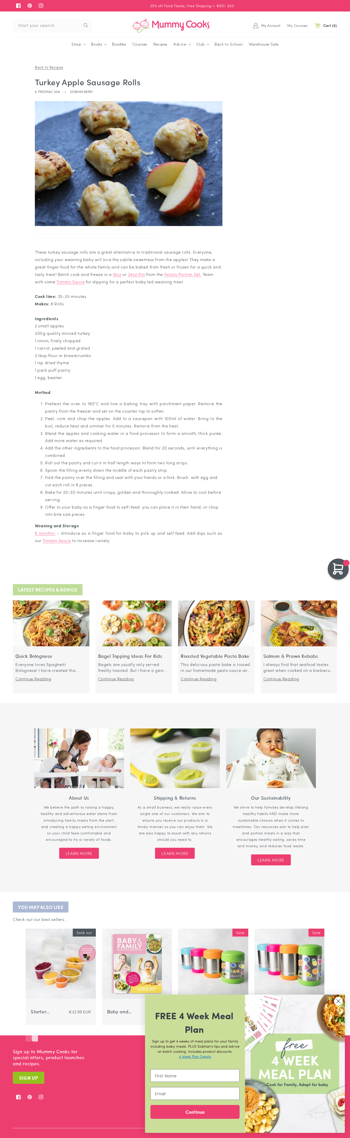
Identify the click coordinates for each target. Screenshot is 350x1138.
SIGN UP (28, 1077)
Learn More (79, 853)
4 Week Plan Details (195, 1056)
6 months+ (45, 533)
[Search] (85, 25)
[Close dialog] (338, 1001)
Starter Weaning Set (45, 1012)
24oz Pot (136, 274)
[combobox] (52, 25)
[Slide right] (35, 1034)
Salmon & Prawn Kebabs (290, 656)
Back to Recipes (49, 67)
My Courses (297, 25)
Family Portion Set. (182, 274)
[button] (78, 44)
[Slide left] (29, 1034)
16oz (117, 274)
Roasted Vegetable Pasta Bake (215, 656)
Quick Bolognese (33, 656)
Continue (195, 1111)
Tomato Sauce (70, 282)
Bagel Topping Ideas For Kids (130, 656)
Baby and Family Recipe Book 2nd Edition (121, 1012)
